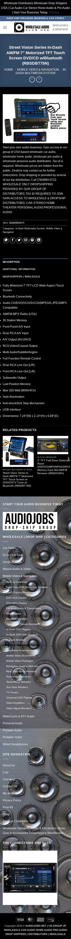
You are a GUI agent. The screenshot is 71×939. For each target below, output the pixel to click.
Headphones (13, 613)
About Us (9, 765)
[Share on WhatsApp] (6, 240)
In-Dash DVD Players (18, 629)
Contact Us (10, 786)
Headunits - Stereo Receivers (23, 624)
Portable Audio (12, 730)
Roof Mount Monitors (18, 676)
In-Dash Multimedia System (30, 228)
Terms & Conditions (15, 821)
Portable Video (12, 737)
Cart (5, 772)
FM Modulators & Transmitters (23, 608)
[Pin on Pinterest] (32, 240)
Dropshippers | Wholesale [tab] (21, 276)
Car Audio (9, 547)
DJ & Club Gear (13, 555)
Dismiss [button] (54, 12)
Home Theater (12, 562)
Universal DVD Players (19, 697)
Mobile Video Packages (19, 660)
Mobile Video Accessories (21, 655)
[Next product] (32, 79)
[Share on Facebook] (13, 240)
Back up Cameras (16, 581)
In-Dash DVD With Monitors (22, 634)
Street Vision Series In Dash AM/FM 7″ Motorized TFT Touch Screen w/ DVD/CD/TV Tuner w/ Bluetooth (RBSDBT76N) (18, 479)
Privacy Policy (12, 800)
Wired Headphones (15, 744)
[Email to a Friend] (26, 240)
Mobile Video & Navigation (38, 69)
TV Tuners (12, 692)
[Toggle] (66, 548)
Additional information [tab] (19, 269)
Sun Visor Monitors (17, 687)
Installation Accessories (19, 650)
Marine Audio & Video (17, 568)
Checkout (9, 779)
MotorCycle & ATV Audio (19, 716)
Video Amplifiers (15, 702)
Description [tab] (11, 262)
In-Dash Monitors (16, 639)
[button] (5, 27)
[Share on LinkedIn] (39, 240)
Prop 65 (8, 807)
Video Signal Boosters (18, 708)
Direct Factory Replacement (22, 592)
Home (8, 69)
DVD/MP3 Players (16, 603)
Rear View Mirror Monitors (21, 671)
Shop (6, 814)
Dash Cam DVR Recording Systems (27, 587)
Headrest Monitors (16, 618)
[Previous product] (39, 79)
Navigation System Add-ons (22, 666)
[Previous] (3, 466)
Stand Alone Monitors (18, 681)
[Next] (68, 466)
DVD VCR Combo (16, 597)
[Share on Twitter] (19, 240)
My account (10, 793)
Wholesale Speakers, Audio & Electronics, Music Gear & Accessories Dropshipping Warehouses (34, 831)
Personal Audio (13, 723)
